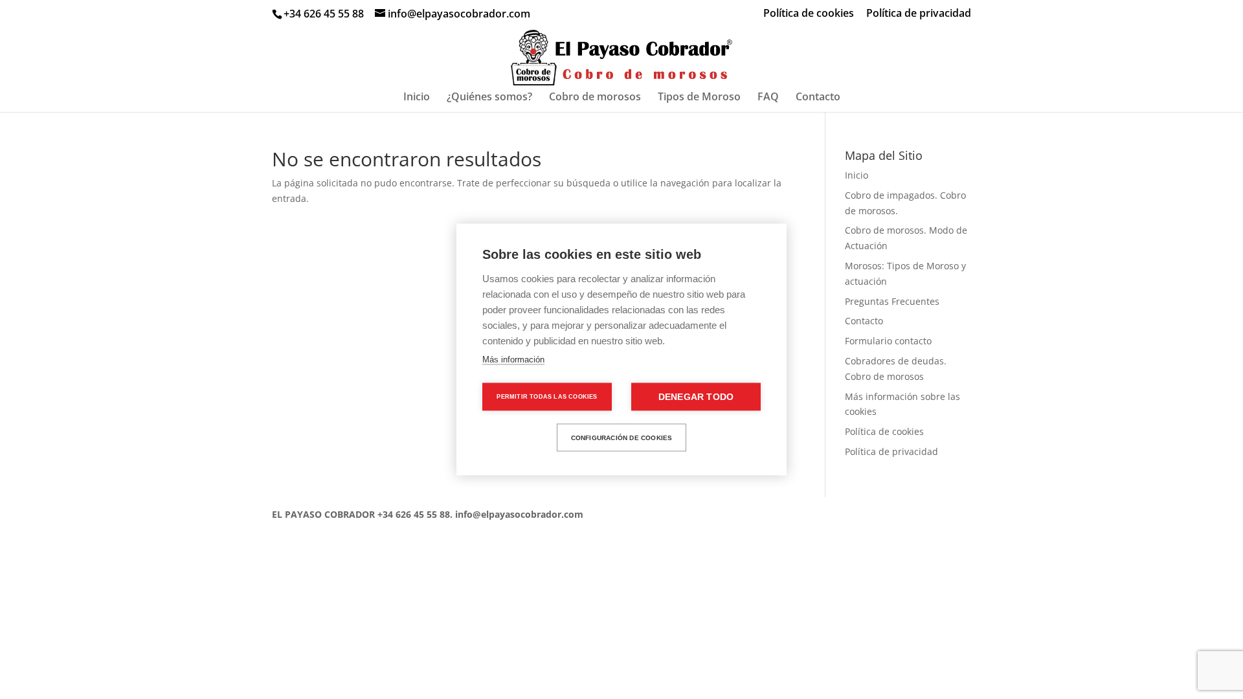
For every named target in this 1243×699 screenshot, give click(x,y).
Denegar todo (695, 397)
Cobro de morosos (595, 98)
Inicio (416, 98)
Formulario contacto (888, 341)
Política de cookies (808, 14)
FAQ (768, 98)
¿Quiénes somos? (489, 98)
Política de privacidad (918, 14)
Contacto (818, 98)
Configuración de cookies (622, 437)
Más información (513, 359)
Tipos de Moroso (699, 98)
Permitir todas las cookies (547, 397)
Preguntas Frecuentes (892, 301)
